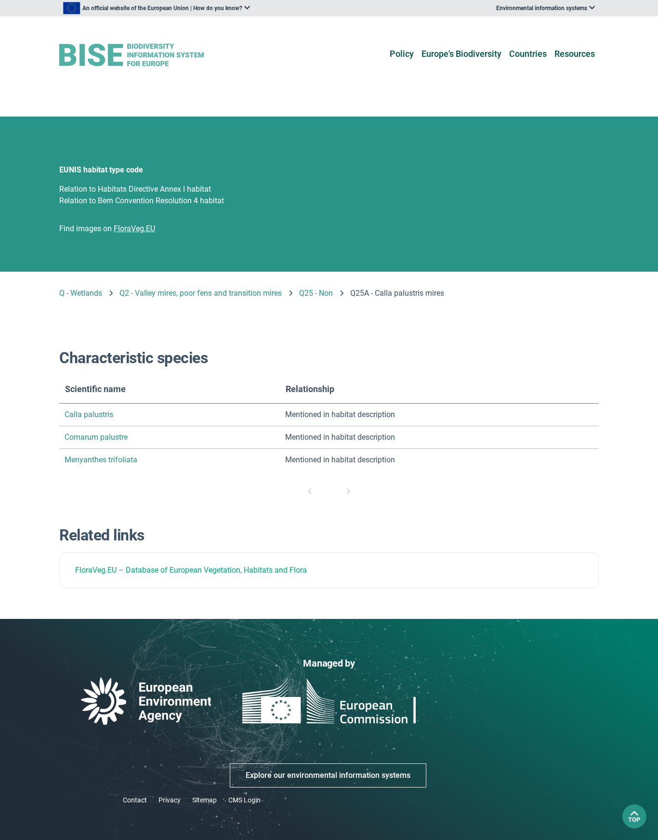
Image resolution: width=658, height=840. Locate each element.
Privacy (169, 800)
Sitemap (204, 800)
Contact (135, 800)
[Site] (146, 55)
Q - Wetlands (80, 293)
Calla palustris (89, 414)
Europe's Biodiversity (461, 54)
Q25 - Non (316, 293)
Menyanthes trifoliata (101, 459)
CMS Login (244, 800)
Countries (528, 54)
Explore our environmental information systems (328, 775)
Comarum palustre (96, 437)
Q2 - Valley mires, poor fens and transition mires (200, 293)
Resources (574, 54)
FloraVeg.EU (96, 570)
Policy (402, 54)
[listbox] (156, 8)
